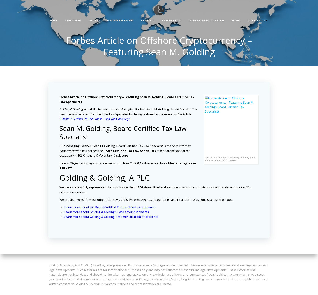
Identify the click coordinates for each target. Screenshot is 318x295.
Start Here (73, 20)
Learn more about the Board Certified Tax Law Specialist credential (110, 207)
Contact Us (256, 20)
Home (54, 20)
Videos (236, 20)
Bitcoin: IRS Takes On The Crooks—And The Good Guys (95, 119)
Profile (146, 20)
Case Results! (171, 20)
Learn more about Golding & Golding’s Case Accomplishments (106, 212)
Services (94, 20)
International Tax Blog (206, 20)
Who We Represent (120, 20)
